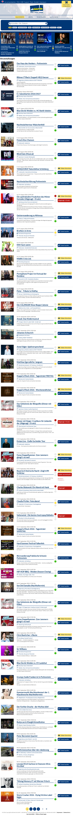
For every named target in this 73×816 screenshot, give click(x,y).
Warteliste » (60, 478)
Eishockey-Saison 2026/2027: (25, 96)
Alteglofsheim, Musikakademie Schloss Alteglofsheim (32, 697)
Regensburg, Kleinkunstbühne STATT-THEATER (30, 80)
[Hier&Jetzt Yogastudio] (17, 725)
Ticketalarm (41, 17)
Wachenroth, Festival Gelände (26, 379)
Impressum (43, 2)
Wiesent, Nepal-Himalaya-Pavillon (27, 725)
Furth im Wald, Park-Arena (25, 710)
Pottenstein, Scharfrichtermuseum (27, 66)
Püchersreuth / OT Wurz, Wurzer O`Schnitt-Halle (31, 800)
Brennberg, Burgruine (24, 262)
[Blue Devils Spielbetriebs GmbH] (17, 98)
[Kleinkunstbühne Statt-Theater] (17, 80)
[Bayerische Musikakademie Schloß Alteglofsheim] (17, 697)
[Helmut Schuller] (17, 755)
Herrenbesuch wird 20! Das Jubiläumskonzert (26, 47)
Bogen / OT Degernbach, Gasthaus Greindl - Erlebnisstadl (33, 607)
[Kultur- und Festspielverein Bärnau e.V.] (17, 294)
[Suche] (9, 23)
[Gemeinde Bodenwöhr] (17, 143)
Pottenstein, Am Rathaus (25, 184)
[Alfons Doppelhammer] (17, 460)
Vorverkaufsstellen (10, 2)
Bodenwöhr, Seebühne (24, 143)
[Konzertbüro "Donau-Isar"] (17, 638)
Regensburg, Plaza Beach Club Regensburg (29, 588)
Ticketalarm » (61, 480)
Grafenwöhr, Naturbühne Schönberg (28, 172)
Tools (31, 2)
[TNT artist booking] (17, 172)
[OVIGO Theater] (17, 157)
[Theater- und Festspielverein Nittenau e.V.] (17, 218)
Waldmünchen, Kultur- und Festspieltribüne (29, 308)
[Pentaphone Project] (17, 279)
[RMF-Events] (17, 322)
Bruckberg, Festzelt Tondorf (26, 638)
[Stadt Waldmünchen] (17, 308)
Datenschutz (66, 812)
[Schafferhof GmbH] (17, 365)
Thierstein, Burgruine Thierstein (26, 235)
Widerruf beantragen (41, 814)
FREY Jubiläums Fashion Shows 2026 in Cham (44, 47)
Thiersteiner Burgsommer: (24, 233)
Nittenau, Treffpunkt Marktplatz (26, 218)
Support (26, 2)
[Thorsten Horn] (17, 518)
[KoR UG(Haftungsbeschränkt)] (17, 379)
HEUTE (30, 17)
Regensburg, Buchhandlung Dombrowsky (29, 769)
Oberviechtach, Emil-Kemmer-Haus (27, 426)
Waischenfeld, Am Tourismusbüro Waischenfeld (30, 127)
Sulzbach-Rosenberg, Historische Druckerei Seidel (31, 490)
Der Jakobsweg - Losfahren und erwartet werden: (30, 752)
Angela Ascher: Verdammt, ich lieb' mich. (62, 47)
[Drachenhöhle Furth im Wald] (17, 710)
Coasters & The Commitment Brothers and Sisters (8, 48)
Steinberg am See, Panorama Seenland (28, 202)
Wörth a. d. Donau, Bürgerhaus (26, 755)
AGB (21, 2)
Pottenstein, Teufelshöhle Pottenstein (28, 248)
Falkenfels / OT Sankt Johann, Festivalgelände (30, 504)
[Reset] (46, 23)
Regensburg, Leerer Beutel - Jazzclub (28, 739)
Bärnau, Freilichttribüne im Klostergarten (29, 294)
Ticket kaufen (64, 65)
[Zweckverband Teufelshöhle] (17, 248)
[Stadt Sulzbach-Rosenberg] (17, 490)
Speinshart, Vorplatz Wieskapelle (27, 157)
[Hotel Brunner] (17, 337)
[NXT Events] (17, 574)
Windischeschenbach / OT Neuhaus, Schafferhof (31, 365)
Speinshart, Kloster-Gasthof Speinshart (28, 409)
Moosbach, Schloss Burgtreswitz (27, 518)
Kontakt (36, 2)
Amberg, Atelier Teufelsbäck (25, 337)
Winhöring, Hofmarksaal (25, 624)
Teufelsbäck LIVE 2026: (24, 335)
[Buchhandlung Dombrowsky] (17, 769)
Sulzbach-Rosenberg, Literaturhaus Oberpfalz (30, 784)
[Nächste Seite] (43, 809)
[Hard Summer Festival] (17, 504)
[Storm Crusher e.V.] (17, 800)
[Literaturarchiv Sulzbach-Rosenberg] (17, 784)
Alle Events (20, 17)
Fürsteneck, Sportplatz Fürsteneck (27, 460)
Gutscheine (54, 17)
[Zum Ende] (47, 809)
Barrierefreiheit (31, 814)
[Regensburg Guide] (17, 588)
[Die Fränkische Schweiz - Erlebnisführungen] (17, 66)
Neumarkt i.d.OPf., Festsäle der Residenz (29, 279)
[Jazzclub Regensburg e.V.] (17, 739)
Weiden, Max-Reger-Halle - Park (26, 574)
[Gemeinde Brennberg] (17, 262)
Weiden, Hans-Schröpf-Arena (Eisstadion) (29, 98)
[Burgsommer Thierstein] (17, 235)
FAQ (18, 2)
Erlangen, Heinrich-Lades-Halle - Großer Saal (30, 322)
